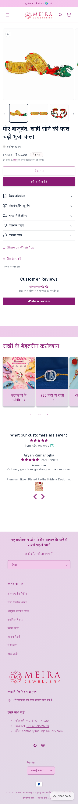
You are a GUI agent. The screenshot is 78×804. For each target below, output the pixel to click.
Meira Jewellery (24, 792)
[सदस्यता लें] (66, 564)
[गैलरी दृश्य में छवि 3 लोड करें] (59, 113)
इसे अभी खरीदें (39, 181)
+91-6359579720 (38, 726)
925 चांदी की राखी (52, 395)
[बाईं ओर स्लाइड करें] (4, 114)
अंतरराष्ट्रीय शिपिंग (17, 593)
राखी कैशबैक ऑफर (17, 602)
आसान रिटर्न (14, 636)
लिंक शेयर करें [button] (14, 258)
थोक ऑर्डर (13, 653)
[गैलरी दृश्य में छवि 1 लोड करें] (18, 113)
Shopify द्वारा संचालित (42, 792)
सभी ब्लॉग (12, 645)
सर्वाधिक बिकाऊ (15, 619)
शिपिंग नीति (13, 628)
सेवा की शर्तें (42, 798)
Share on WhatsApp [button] (20, 247)
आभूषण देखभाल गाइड (19, 611)
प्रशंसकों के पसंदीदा (18, 397)
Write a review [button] (39, 301)
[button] (7, 15)
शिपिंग (15, 160)
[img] (39, 440)
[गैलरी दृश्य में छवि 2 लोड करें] (39, 113)
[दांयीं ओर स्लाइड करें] (74, 114)
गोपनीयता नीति (28, 798)
